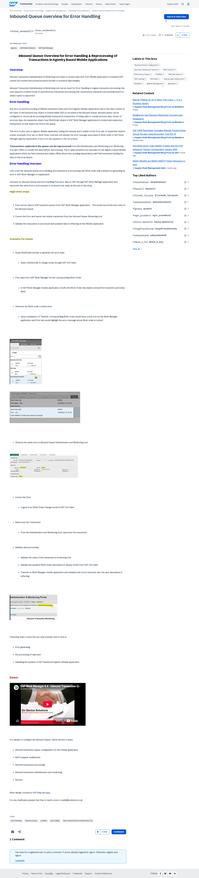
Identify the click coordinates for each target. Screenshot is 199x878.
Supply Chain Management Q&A (150, 168)
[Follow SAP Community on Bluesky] (165, 873)
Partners (89, 4)
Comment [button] (119, 832)
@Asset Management (155, 84)
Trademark (77, 873)
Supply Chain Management (56, 11)
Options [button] (165, 21)
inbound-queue (31, 821)
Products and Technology (47, 4)
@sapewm (172, 84)
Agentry (14, 48)
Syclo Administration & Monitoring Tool (77, 821)
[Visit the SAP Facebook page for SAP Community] (160, 873)
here (48, 793)
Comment (20, 860)
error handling (16, 821)
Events (99, 4)
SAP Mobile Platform (27, 48)
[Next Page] (163, 86)
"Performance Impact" (142, 74)
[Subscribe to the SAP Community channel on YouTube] (170, 873)
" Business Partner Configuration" (146, 65)
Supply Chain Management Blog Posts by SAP (157, 153)
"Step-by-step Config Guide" (173, 79)
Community (26, 4)
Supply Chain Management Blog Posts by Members (159, 107)
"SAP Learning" (139, 79)
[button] (178, 35)
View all (136, 249)
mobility (44, 821)
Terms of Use (36, 873)
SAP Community (16, 11)
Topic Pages (124, 4)
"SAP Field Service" (175, 74)
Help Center (110, 4)
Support (88, 873)
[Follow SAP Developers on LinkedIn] (175, 873)
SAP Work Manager (46, 48)
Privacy (25, 873)
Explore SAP (172, 4)
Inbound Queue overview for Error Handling (55, 16)
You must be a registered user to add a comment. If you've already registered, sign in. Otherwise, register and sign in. (66, 854)
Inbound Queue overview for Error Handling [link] (108, 11)
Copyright (49, 873)
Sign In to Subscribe (176, 17)
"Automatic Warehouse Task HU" (146, 70)
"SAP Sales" (154, 79)
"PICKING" (159, 74)
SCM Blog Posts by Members (79, 11)
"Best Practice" (168, 70)
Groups (64, 4)
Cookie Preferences (103, 873)
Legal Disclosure (63, 873)
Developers (76, 4)
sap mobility (55, 821)
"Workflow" (138, 84)
